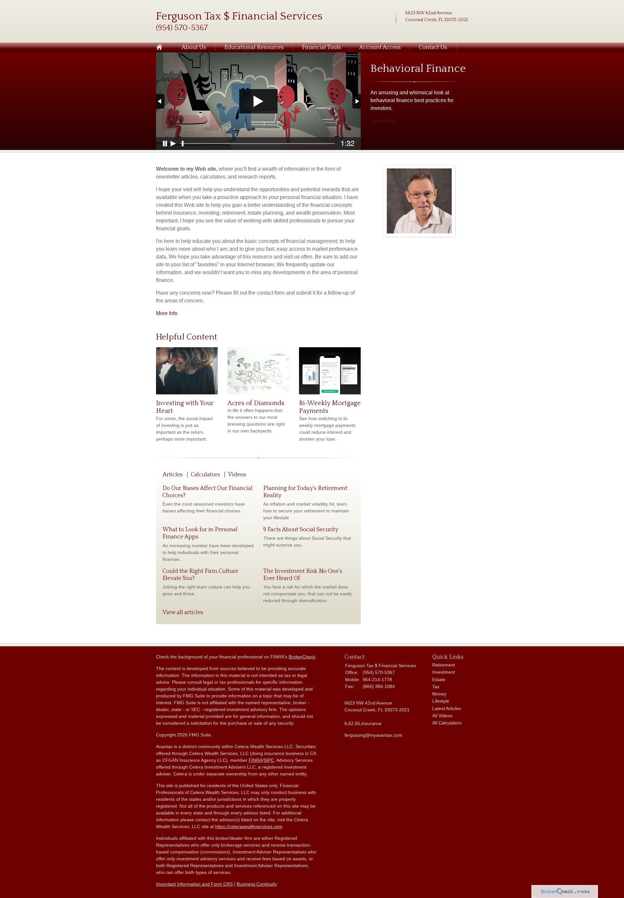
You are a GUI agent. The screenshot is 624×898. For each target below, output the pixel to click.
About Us (193, 47)
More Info (166, 313)
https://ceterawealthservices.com (248, 826)
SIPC (269, 760)
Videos (237, 474)
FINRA (255, 760)
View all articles (182, 612)
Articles (172, 474)
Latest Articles (446, 708)
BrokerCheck (302, 656)
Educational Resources (254, 47)
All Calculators (447, 722)
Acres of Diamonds (256, 403)
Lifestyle (440, 701)
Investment (443, 672)
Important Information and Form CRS (194, 884)
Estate (438, 679)
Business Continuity (257, 884)
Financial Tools (321, 47)
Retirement (443, 664)
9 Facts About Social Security (300, 529)
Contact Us (433, 47)
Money (439, 693)
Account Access (380, 47)
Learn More (383, 121)
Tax (435, 686)
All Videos (442, 715)
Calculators (205, 474)
